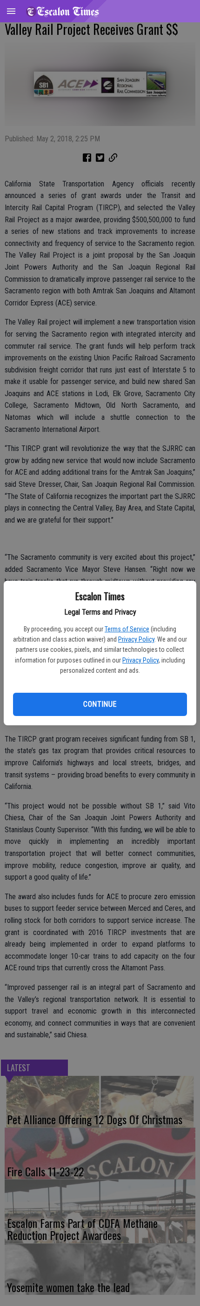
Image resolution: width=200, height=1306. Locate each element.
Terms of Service (127, 629)
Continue (99, 704)
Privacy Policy (136, 639)
